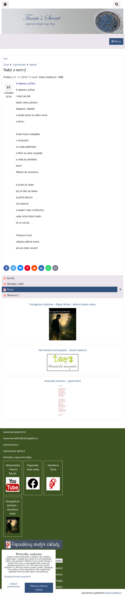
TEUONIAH (56, 587)
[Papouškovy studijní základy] (33, 548)
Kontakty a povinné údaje (17, 457)
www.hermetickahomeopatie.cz (20, 438)
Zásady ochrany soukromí (17, 576)
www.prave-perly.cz (14, 451)
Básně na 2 (13, 295)
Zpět (5, 58)
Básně (10, 289)
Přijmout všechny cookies (39, 587)
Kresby (11, 278)
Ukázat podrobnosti (13, 585)
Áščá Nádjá (56, 581)
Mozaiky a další (15, 283)
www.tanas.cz (11, 444)
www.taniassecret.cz (14, 432)
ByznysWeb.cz (114, 593)
